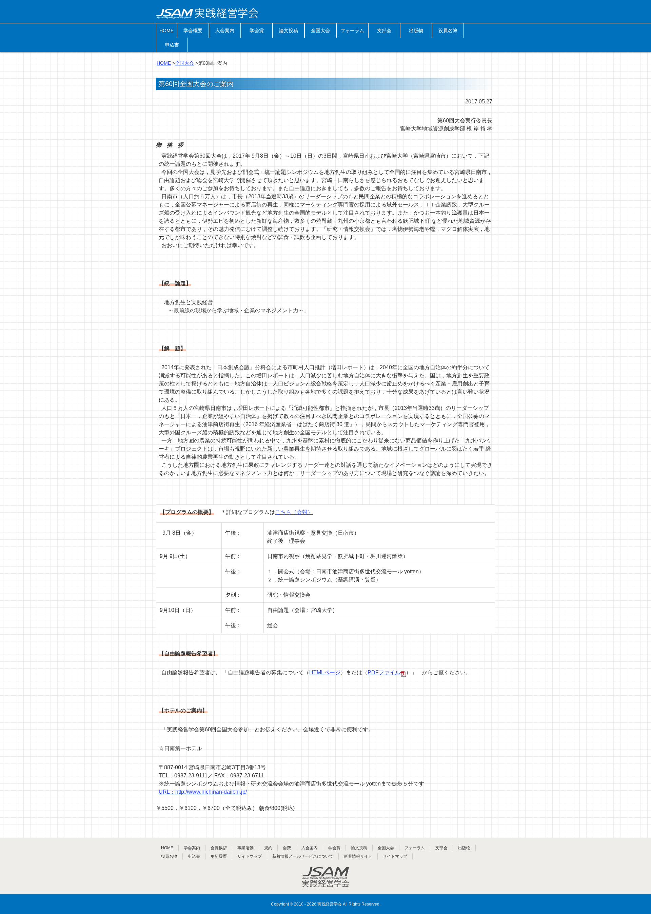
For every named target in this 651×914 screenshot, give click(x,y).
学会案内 (192, 848)
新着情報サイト (358, 856)
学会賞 (257, 30)
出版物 (416, 30)
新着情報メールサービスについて (302, 856)
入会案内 (224, 30)
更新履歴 (219, 856)
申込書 (172, 44)
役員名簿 (447, 30)
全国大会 (320, 30)
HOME (166, 30)
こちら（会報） (294, 512)
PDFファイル (384, 672)
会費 (287, 848)
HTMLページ (324, 672)
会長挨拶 (219, 848)
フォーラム (352, 30)
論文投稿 (288, 30)
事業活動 (245, 848)
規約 (268, 848)
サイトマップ (249, 856)
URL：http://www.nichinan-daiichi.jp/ (203, 792)
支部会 (384, 30)
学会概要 (192, 30)
